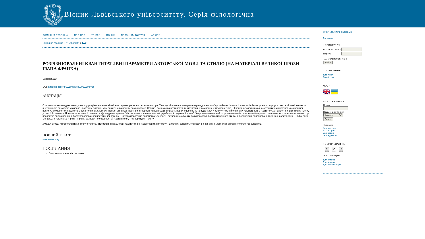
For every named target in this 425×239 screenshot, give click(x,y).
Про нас (79, 35)
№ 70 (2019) (72, 43)
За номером (329, 128)
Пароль (327, 53)
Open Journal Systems (337, 32)
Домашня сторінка (55, 35)
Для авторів (329, 162)
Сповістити (328, 77)
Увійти (95, 35)
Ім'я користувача (332, 49)
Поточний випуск (133, 35)
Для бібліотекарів (332, 164)
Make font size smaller (327, 149)
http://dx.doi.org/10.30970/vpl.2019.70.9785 (71, 86)
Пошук (110, 35)
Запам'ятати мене (338, 59)
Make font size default (334, 149)
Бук (84, 43)
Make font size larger (341, 149)
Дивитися (328, 74)
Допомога (328, 38)
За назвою (328, 133)
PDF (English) (50, 139)
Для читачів (329, 159)
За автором (329, 130)
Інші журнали (330, 135)
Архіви (155, 35)
